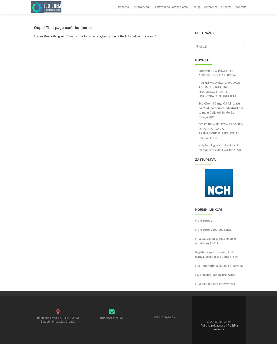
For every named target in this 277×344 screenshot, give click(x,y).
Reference (210, 6)
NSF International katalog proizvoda (219, 265)
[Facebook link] (216, 312)
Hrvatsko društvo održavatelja (215, 283)
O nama (226, 6)
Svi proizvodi (141, 6)
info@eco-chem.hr (111, 317)
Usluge (195, 6)
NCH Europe (203, 220)
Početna (123, 6)
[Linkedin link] (221, 312)
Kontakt (240, 6)
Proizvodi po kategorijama (170, 6)
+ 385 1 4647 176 (165, 317)
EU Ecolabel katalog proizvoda (215, 274)
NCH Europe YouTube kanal (213, 229)
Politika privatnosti (213, 325)
